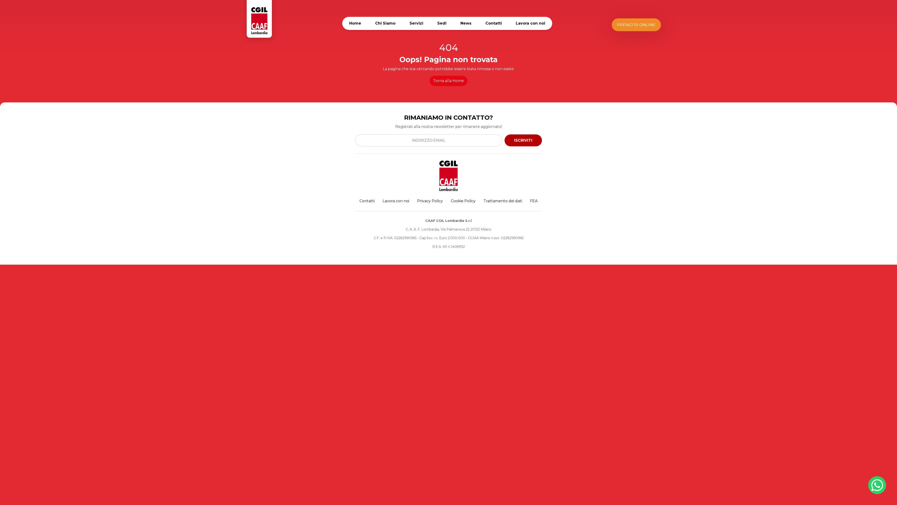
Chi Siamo (385, 23)
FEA (533, 201)
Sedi (441, 23)
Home (355, 23)
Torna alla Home (448, 81)
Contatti (493, 23)
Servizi (416, 23)
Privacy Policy (430, 201)
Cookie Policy (463, 201)
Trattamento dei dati (503, 201)
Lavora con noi (530, 23)
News (465, 23)
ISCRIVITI (523, 140)
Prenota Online (636, 24)
